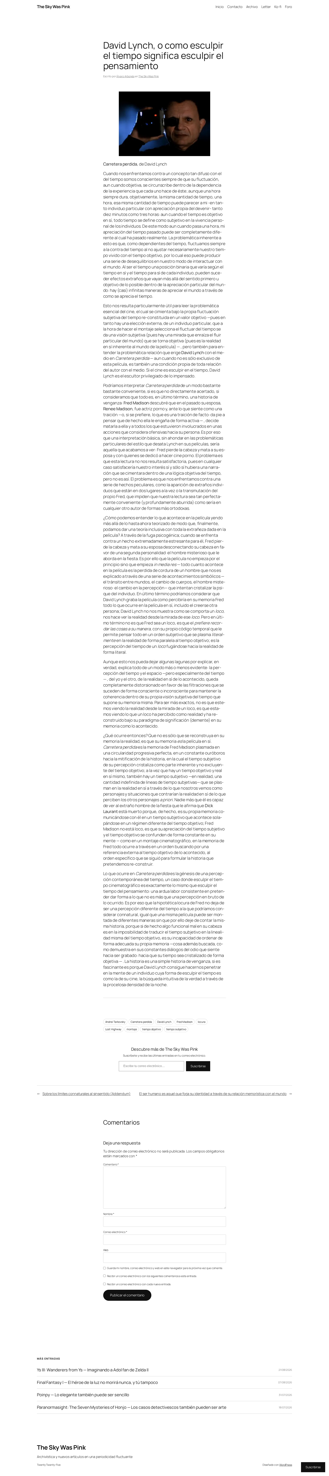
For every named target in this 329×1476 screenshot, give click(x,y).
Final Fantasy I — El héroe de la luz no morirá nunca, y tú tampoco (97, 1382)
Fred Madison (185, 1022)
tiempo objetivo (151, 1029)
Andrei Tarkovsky (115, 1022)
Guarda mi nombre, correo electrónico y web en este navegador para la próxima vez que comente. (165, 1268)
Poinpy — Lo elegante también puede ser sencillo (83, 1394)
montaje (132, 1029)
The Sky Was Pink (53, 6)
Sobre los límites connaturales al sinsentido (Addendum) (86, 1093)
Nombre (108, 1214)
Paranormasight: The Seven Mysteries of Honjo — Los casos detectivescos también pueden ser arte (131, 1407)
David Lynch (164, 1022)
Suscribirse (198, 1066)
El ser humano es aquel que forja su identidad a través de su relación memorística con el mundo (213, 1093)
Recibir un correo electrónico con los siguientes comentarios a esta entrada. (152, 1276)
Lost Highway (113, 1029)
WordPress (285, 1465)
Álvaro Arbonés (125, 76)
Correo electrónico (115, 1232)
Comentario (111, 1164)
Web (106, 1250)
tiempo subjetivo (176, 1029)
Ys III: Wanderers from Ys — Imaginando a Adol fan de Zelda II (93, 1370)
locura (201, 1022)
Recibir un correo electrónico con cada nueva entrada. (139, 1284)
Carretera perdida (141, 1022)
